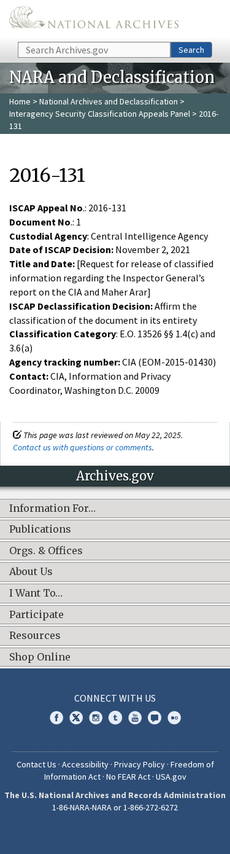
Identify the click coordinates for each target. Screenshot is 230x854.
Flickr (174, 717)
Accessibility (85, 764)
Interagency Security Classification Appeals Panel (99, 113)
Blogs (154, 717)
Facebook (56, 717)
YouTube (135, 717)
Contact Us (36, 764)
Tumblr (115, 717)
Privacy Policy (139, 764)
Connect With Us (115, 698)
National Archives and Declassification (108, 101)
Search (191, 49)
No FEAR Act (128, 776)
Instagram (95, 717)
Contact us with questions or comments (82, 447)
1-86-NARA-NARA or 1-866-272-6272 (115, 807)
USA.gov (171, 776)
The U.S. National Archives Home (93, 20)
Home (20, 101)
